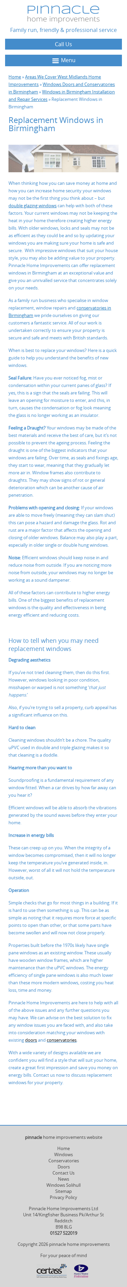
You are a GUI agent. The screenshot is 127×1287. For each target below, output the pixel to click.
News (63, 1179)
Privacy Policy (63, 1197)
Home (14, 77)
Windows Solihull (63, 1185)
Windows (63, 1154)
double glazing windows (32, 205)
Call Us (63, 44)
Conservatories (63, 1161)
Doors (64, 1167)
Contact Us (63, 1173)
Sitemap (63, 1191)
